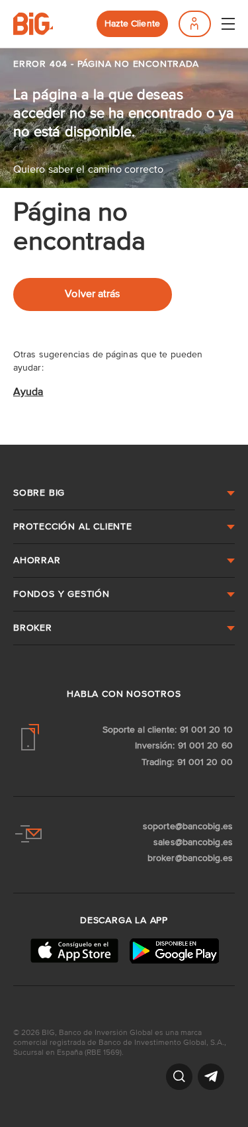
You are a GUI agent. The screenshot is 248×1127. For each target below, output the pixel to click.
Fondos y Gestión (61, 594)
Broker (32, 628)
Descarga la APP (124, 920)
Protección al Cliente (72, 526)
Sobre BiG (39, 493)
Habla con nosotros (124, 694)
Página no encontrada (79, 227)
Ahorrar (37, 560)
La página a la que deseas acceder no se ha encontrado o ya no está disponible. (123, 114)
